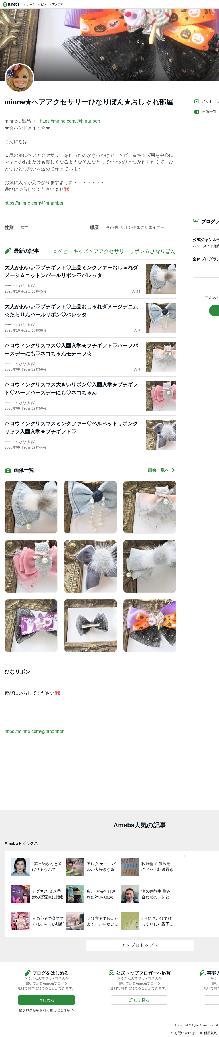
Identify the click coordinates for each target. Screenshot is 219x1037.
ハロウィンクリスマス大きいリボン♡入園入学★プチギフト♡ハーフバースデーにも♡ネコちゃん (71, 388)
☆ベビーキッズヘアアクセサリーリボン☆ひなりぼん (114, 251)
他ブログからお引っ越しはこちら (44, 1010)
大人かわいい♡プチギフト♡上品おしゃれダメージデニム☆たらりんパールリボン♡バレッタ (71, 310)
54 (138, 292)
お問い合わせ (184, 1032)
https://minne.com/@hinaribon (70, 121)
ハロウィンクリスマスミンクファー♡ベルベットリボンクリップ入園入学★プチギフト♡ (71, 427)
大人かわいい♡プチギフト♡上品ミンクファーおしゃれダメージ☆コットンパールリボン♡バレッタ (71, 271)
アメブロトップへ (139, 945)
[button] (46, 1000)
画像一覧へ (158, 470)
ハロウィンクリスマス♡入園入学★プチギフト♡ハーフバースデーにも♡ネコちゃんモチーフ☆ (71, 349)
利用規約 (210, 1032)
